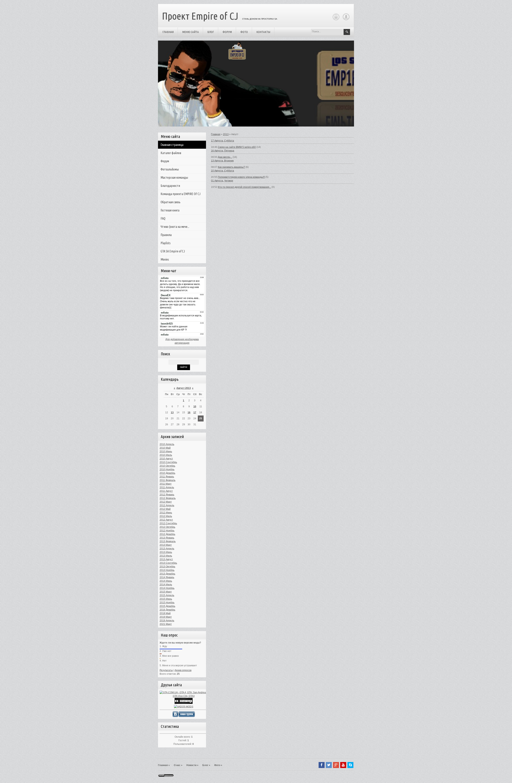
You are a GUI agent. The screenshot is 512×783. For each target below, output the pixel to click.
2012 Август (166, 519)
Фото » (218, 765)
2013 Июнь (166, 552)
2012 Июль (166, 516)
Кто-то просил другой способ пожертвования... (244, 187)
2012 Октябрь (167, 527)
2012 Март (166, 501)
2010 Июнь (166, 451)
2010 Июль (166, 455)
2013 (226, 134)
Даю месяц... (225, 157)
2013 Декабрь (167, 573)
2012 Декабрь (167, 534)
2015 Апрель (167, 595)
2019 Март (166, 617)
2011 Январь (167, 476)
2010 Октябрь (167, 465)
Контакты (263, 32)
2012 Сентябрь (168, 523)
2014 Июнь (166, 581)
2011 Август (166, 491)
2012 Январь (167, 494)
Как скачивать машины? (231, 167)
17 (194, 412)
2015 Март (166, 591)
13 (172, 412)
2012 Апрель (167, 505)
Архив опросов (183, 670)
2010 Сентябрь (168, 462)
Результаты (166, 670)
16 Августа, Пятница (222, 150)
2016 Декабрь (167, 609)
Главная (168, 32)
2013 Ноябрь (167, 570)
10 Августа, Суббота (222, 170)
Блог (210, 32)
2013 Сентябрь (168, 563)
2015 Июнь (166, 599)
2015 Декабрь (167, 606)
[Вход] (336, 19)
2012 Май (165, 509)
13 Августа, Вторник (222, 160)
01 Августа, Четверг (222, 180)
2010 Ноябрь (167, 469)
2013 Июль (166, 555)
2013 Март (166, 545)
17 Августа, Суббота (222, 140)
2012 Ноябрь (167, 530)
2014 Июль (166, 584)
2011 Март (166, 483)
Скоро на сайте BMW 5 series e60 (237, 147)
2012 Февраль (168, 498)
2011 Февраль (167, 480)
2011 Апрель (167, 487)
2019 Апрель (167, 620)
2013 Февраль (168, 541)
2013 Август (166, 559)
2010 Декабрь (167, 473)
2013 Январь (167, 537)
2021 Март (166, 624)
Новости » (192, 765)
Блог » (206, 765)
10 (194, 406)
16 (189, 412)
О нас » (178, 765)
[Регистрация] (346, 19)
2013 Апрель (167, 548)
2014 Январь (167, 577)
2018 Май (165, 613)
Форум (227, 32)
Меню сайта (190, 32)
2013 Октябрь (167, 566)
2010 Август (166, 458)
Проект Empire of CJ (200, 15)
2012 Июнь (166, 512)
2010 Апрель (167, 444)
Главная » (164, 765)
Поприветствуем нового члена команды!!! (241, 177)
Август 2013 (183, 388)
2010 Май (165, 447)
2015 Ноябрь (167, 602)
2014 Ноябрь (167, 588)
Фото (244, 32)
